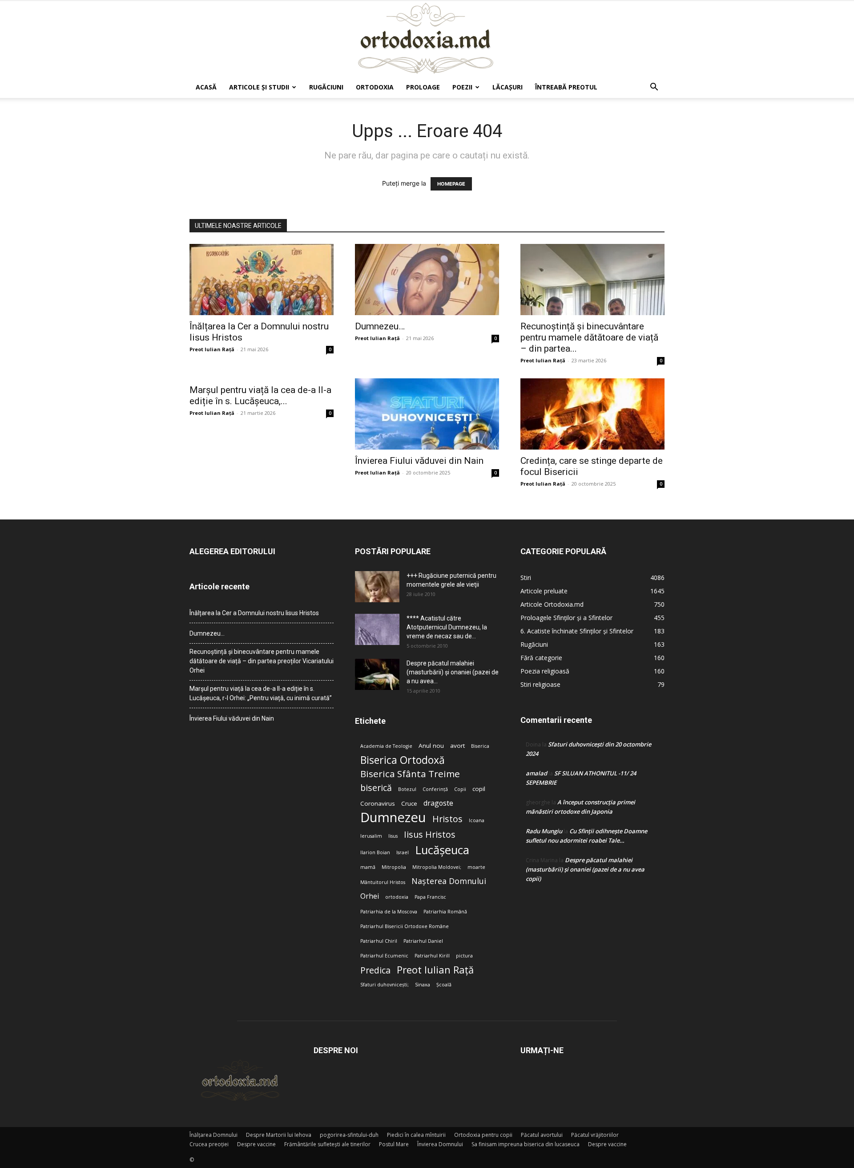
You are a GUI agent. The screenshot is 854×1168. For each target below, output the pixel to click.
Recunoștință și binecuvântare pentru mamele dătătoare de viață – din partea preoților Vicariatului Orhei (261, 661)
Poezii (462, 87)
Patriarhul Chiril (378, 941)
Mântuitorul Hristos (382, 882)
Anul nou (431, 746)
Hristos (447, 818)
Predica (375, 970)
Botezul (407, 789)
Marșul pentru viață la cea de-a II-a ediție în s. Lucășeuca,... (260, 395)
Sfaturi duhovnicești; (384, 984)
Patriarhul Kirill (432, 956)
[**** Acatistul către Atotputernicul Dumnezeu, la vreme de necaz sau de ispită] (377, 629)
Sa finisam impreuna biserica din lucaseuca (525, 1144)
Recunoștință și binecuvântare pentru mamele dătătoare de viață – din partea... (589, 337)
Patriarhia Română (445, 911)
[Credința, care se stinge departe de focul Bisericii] (592, 414)
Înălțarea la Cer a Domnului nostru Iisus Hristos (254, 612)
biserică (376, 787)
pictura (464, 956)
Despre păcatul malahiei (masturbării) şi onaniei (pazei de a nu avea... (453, 672)
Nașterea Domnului (448, 881)
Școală (443, 984)
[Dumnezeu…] (427, 279)
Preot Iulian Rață (435, 969)
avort (457, 746)
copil (478, 789)
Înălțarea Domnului (213, 1135)
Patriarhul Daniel (423, 941)
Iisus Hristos (429, 834)
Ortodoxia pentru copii (483, 1135)
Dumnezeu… (380, 326)
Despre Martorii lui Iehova (278, 1135)
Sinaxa (422, 984)
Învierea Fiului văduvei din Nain (419, 460)
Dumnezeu (393, 817)
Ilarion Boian (375, 852)
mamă (367, 867)
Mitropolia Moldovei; (436, 867)
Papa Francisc (430, 897)
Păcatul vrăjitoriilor (595, 1135)
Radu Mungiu (544, 831)
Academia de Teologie (386, 746)
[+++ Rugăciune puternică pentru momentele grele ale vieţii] (377, 586)
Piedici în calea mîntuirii (416, 1135)
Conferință (435, 789)
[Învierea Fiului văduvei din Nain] (427, 414)
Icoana (476, 820)
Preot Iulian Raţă (211, 349)
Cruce (409, 803)
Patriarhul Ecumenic (384, 956)
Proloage (423, 87)
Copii (460, 789)
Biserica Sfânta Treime (410, 774)
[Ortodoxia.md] (427, 39)
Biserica (480, 746)
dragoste (438, 803)
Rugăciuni (326, 87)
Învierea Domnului (440, 1144)
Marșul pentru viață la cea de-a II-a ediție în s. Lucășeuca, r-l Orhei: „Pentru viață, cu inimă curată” (260, 693)
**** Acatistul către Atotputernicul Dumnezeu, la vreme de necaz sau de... (447, 627)
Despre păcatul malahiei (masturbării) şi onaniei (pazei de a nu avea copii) (585, 869)
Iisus (393, 836)
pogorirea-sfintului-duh (349, 1135)
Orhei (369, 896)
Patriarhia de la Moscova (388, 911)
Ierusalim (371, 836)
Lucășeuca (442, 850)
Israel (402, 852)
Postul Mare (394, 1144)
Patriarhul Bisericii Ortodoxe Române (404, 926)
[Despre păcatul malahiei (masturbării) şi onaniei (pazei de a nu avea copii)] (377, 674)
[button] (654, 88)
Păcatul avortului (542, 1135)
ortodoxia (396, 897)
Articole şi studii (259, 87)
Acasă (206, 87)
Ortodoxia (375, 87)
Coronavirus (377, 803)
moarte (476, 867)
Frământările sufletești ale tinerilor (327, 1144)
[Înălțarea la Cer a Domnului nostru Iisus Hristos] (261, 279)
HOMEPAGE (451, 184)
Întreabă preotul (566, 87)
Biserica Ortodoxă (402, 760)
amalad (536, 773)
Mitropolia (394, 867)
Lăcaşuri (507, 87)
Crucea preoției (209, 1144)
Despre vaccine (256, 1144)
